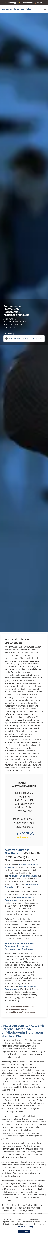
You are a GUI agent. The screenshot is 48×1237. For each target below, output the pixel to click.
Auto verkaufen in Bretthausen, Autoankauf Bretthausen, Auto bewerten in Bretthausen (20, 946)
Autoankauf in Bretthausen (18, 1006)
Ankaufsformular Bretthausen (23, 876)
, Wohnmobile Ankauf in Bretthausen (20, 1012)
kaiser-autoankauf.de (16, 9)
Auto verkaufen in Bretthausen (17, 851)
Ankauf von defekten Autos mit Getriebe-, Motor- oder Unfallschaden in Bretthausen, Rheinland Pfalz (22, 1031)
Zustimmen (24, 1231)
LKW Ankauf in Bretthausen (16, 1009)
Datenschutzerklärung (24, 1226)
